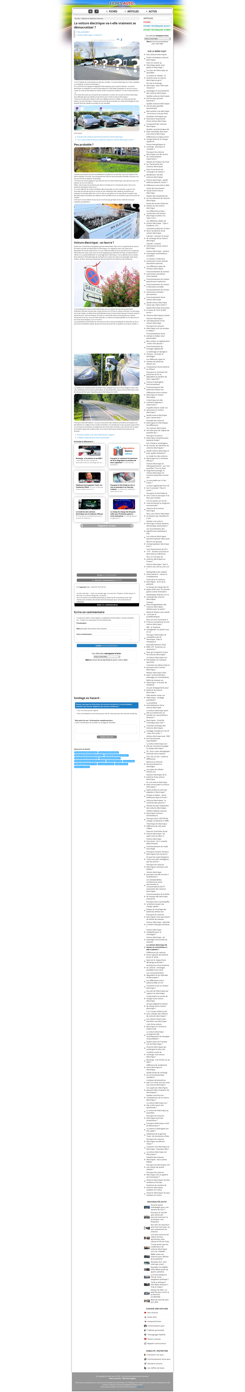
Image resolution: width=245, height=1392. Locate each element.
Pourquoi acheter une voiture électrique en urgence (95, 435)
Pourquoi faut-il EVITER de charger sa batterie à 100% (157, 819)
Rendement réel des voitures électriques (154, 176)
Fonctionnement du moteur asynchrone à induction (157, 280)
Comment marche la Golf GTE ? (110, 758)
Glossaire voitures (154, 1363)
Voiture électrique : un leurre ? (89, 35)
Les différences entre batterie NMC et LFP (155, 981)
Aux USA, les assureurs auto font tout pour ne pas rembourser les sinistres (160, 1228)
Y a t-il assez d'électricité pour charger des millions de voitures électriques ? (157, 1013)
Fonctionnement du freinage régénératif (154, 347)
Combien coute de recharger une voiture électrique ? (155, 1054)
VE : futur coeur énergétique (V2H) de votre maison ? (158, 752)
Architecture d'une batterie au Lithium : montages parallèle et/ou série (157, 967)
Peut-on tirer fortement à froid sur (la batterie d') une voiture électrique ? (157, 621)
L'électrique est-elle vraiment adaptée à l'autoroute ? (154, 402)
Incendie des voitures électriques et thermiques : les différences (157, 422)
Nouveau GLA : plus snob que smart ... (159, 1263)
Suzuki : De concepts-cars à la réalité (86, 758)
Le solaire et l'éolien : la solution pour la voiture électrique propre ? (156, 77)
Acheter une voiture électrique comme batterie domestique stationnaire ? (157, 523)
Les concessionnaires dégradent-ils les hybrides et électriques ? (157, 975)
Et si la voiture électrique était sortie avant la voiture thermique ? (157, 784)
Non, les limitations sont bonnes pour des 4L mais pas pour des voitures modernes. (107, 713)
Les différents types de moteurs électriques (155, 267)
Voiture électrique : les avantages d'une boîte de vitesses (156, 939)
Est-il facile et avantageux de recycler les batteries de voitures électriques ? (157, 445)
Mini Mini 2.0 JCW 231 (82, 767)
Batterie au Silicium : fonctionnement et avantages (154, 764)
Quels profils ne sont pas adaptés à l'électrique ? (156, 791)
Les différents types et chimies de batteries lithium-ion (155, 361)
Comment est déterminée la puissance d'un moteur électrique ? (158, 667)
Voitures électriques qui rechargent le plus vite (156, 1048)
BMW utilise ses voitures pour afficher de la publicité (160, 1256)
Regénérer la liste (107, 525)
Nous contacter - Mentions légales (122, 1378)
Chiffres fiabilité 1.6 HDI (114, 761)
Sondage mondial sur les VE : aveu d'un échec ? (157, 732)
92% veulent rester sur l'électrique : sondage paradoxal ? (155, 697)
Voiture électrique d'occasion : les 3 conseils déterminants (156, 841)
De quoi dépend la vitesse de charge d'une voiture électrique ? (157, 1006)
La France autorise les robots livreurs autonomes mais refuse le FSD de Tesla (160, 1238)
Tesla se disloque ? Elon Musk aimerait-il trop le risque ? (159, 1284)
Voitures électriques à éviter (158, 315)
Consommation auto (155, 1326)
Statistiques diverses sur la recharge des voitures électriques (157, 596)
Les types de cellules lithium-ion (154, 770)
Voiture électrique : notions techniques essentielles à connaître (157, 253)
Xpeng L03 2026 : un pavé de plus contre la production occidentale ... (160, 1293)
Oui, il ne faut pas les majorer (87, 710)
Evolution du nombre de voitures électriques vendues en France (156, 1187)
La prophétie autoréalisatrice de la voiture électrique (155, 705)
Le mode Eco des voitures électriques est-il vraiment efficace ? (89, 514)
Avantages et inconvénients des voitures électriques (157, 92)
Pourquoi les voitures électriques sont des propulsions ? (155, 1118)
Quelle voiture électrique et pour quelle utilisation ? (157, 452)
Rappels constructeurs (156, 1343)
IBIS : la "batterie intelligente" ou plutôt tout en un (157, 629)
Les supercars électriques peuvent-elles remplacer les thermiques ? (157, 1090)
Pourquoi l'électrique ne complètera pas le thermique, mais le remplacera (156, 638)
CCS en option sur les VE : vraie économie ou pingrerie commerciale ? (158, 503)
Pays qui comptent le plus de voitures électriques (157, 653)
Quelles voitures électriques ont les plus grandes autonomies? (157, 105)
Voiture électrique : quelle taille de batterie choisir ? (157, 181)
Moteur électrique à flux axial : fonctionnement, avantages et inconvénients (157, 674)
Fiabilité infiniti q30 (121, 764)
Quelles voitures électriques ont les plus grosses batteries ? (157, 98)
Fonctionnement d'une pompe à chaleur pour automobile (155, 335)
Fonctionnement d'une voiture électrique (155, 298)
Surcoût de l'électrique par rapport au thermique (157, 992)
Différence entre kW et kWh (157, 185)
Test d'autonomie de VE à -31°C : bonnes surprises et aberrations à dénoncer (157, 551)
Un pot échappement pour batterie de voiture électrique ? (157, 690)
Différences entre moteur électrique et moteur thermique (156, 394)
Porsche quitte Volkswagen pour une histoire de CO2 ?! (160, 1207)
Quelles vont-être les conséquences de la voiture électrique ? (157, 1097)
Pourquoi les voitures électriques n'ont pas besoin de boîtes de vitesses (158, 916)
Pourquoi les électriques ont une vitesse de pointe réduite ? (158, 1167)
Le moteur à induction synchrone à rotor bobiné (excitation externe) (157, 261)
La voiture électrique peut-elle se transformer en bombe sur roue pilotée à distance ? (157, 714)
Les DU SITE (107, 580)
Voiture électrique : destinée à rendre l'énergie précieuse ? (158, 924)
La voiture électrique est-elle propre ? (156, 1153)
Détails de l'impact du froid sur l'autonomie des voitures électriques (157, 164)
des (107, 605)
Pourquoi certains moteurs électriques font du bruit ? (157, 853)
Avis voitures (152, 1312)
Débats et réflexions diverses (92, 18)
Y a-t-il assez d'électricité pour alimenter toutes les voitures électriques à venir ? (105, 140)
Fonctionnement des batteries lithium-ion (155, 388)
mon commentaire (106, 645)
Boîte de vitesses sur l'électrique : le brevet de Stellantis (156, 682)
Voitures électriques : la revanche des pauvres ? (156, 801)
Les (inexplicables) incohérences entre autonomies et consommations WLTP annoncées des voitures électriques (156, 885)
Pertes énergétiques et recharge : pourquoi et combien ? (155, 146)
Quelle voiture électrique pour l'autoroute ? (156, 416)
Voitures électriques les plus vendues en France (158, 1194)
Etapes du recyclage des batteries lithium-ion (156, 910)
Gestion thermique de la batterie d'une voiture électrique (156, 777)
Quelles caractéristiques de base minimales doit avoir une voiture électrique (157, 131)
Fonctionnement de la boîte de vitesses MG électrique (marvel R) (157, 896)
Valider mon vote (106, 737)
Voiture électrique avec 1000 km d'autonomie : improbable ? (158, 738)
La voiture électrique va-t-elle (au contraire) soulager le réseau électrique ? (157, 746)
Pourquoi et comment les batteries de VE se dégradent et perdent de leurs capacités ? (123, 460)
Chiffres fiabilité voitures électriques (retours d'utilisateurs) (156, 813)
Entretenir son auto (155, 1355)
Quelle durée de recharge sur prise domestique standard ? (156, 1074)
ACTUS (153, 11)
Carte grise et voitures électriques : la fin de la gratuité (155, 581)
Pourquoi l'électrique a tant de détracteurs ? (157, 1124)
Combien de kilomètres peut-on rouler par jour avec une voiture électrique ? (158, 1082)
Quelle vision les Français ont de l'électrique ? (156, 1043)
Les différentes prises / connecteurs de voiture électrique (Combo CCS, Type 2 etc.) (156, 214)
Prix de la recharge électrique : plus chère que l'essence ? (157, 85)
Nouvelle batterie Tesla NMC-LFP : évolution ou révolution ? (156, 646)
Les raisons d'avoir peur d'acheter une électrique (156, 1020)
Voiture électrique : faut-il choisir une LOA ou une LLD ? (157, 566)
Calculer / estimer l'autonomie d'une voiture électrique (157, 245)
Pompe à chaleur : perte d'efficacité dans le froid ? (156, 796)
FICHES (113, 11)
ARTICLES (133, 11)
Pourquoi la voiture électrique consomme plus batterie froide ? (157, 437)
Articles (77, 18)
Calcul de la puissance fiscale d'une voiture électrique (155, 190)
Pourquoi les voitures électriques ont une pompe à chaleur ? (157, 328)
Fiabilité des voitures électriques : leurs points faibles (156, 1159)
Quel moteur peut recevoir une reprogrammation (90, 761)
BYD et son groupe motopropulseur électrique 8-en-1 (157, 543)
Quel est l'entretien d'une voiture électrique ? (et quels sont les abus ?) (156, 833)
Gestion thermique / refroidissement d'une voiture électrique (155, 320)
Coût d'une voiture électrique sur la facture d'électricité (156, 1026)
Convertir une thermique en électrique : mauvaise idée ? (157, 1148)
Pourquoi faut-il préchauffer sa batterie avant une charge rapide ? (158, 904)
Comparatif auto (154, 1321)
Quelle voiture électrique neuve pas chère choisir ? (156, 303)
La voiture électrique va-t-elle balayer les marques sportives (157, 659)
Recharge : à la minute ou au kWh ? (89, 458)
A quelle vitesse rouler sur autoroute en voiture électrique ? (157, 410)
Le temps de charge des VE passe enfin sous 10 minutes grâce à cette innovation (123, 514)
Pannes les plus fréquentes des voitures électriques (157, 806)
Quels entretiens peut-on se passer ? (116, 755)
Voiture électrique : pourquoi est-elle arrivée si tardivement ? (157, 874)
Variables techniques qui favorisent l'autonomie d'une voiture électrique (156, 118)
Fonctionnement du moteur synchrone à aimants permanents (157, 292)
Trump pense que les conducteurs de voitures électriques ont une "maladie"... (159, 1247)
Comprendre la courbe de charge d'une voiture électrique (157, 998)
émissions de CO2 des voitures (108, 752)
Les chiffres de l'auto (155, 1368)
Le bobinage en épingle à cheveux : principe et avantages (156, 354)
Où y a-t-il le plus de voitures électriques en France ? (155, 559)
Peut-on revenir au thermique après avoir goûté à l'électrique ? (155, 65)
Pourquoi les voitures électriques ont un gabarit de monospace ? (157, 1174)
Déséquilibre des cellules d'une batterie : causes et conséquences (156, 574)
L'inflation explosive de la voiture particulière (93, 438)
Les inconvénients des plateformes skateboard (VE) (156, 531)
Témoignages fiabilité (156, 1334)
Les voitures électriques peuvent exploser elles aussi (158, 537)
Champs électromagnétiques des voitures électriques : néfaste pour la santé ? (156, 605)
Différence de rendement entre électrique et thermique (156, 1067)
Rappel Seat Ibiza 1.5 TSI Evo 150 (85, 764)
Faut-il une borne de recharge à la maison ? (155, 170)
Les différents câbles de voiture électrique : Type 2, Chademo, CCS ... (157, 223)
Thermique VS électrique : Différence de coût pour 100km (157, 826)
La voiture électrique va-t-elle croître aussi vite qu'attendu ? (157, 1105)
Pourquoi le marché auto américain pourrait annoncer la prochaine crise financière (159, 1217)
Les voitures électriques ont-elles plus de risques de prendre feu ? (157, 430)
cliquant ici (140, 1387)
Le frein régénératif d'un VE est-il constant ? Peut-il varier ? (157, 488)
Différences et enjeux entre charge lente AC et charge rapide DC (157, 139)
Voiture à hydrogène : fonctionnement (155, 383)
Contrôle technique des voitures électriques (156, 726)
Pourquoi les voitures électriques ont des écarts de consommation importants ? (157, 155)
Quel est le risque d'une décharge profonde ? (156, 961)
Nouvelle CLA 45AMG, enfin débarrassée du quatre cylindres (159, 1269)
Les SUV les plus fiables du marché (86, 752)
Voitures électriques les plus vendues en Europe (158, 1181)
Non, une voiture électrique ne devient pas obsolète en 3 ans (157, 515)
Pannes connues (154, 1339)
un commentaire (106, 575)
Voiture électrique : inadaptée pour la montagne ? (154, 932)
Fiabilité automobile (155, 1330)
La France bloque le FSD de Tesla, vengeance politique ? (160, 1277)
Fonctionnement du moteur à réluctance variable (157, 285)
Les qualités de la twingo (106, 764)
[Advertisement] (107, 339)
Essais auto (152, 1317)
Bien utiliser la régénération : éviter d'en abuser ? (158, 342)
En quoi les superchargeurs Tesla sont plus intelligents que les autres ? (157, 859)
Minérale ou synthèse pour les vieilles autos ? (89, 755)
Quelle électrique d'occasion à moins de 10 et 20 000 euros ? (158, 310)
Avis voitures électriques (156, 54)
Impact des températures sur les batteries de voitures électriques (158, 198)
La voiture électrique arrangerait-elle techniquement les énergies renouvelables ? (157, 1035)
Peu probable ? (83, 32)
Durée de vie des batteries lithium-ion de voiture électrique (157, 205)
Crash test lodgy (129, 761)
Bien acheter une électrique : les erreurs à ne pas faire (157, 112)
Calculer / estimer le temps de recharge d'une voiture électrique (157, 238)
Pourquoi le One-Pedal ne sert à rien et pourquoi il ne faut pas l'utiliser (122, 487)
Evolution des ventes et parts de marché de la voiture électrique (99, 137)
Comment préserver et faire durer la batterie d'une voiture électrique (158, 230)
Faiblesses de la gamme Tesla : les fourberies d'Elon (157, 1135)
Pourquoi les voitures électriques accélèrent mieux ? (155, 1141)
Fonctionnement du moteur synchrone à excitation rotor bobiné (157, 273)
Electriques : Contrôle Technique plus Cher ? (155, 721)
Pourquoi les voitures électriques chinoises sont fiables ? (157, 866)
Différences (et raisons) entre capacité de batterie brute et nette (157, 954)
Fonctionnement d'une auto (158, 1359)
